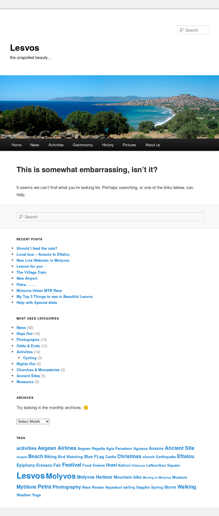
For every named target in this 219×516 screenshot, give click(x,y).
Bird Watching (70, 456)
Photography (66, 487)
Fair (57, 465)
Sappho (143, 487)
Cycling (29, 357)
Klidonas (138, 465)
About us (152, 144)
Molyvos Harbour (95, 477)
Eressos (44, 465)
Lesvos (24, 47)
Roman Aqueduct (107, 487)
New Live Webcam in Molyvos (43, 260)
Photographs (28, 339)
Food (87, 465)
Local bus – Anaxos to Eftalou (43, 254)
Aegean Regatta (91, 448)
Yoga (36, 494)
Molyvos (61, 475)
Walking (186, 486)
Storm (170, 487)
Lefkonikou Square (163, 465)
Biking (50, 456)
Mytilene (26, 486)
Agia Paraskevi (119, 448)
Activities (56, 144)
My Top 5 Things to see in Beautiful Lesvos (55, 296)
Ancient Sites (28, 375)
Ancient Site (179, 447)
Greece (99, 465)
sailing (129, 487)
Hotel (111, 465)
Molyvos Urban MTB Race (39, 290)
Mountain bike (128, 477)
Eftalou (185, 456)
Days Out (25, 333)
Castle (110, 456)
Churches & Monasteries (38, 369)
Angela (22, 457)
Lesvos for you (30, 266)
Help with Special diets (37, 302)
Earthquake (166, 456)
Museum (179, 477)
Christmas (129, 456)
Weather (24, 494)
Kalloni (124, 465)
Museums (25, 381)
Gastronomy (83, 144)
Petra (44, 486)
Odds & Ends (28, 345)
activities (26, 448)
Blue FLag (94, 456)
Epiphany (26, 465)
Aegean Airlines (57, 447)
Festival (71, 464)
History (108, 144)
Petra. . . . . (26, 284)
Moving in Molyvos (157, 477)
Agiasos (140, 448)
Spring (157, 487)
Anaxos (156, 448)
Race (86, 487)
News (34, 144)
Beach (35, 456)
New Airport (27, 278)
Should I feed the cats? (37, 248)
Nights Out (26, 363)
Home (16, 144)
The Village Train (31, 272)
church (149, 456)
